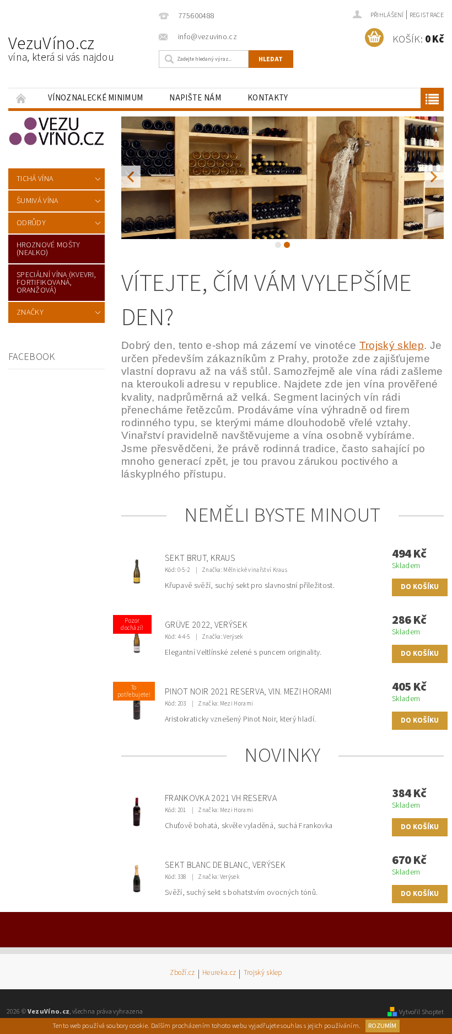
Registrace (427, 15)
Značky (30, 312)
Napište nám (195, 98)
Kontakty (267, 98)
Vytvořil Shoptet (421, 1012)
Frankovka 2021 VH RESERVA (221, 798)
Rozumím (382, 1026)
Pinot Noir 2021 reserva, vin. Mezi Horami (248, 691)
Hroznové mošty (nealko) (48, 249)
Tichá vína (35, 178)
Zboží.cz (182, 973)
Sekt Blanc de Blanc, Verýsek (225, 865)
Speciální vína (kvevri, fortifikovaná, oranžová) (56, 282)
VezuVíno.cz (61, 48)
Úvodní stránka (21, 98)
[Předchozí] (131, 176)
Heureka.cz (219, 973)
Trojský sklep (263, 973)
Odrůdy (31, 223)
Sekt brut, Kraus (200, 558)
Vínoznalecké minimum (95, 98)
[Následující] (434, 176)
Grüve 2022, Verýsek (206, 625)
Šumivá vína (37, 200)
